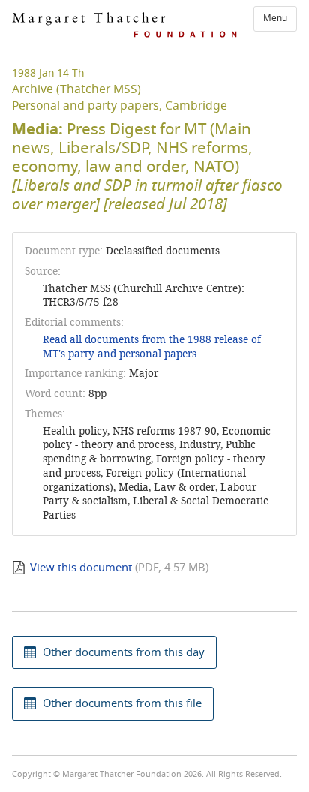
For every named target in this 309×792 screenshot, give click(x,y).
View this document (81, 567)
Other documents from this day (124, 652)
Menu (275, 18)
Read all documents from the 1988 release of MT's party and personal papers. (152, 346)
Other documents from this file (122, 703)
